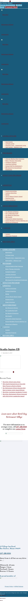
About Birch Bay (10, 206)
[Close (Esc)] (0, 598)
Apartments (9, 142)
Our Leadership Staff (11, 213)
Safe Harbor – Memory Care (13, 147)
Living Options (9, 136)
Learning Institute (11, 164)
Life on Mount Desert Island (13, 196)
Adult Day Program (12, 175)
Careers (7, 234)
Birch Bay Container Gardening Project (15, 392)
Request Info (9, 242)
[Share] (2, 598)
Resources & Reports (11, 222)
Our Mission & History (11, 212)
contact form (20, 429)
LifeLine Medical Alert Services (14, 159)
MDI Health (8, 217)
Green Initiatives (10, 200)
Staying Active (9, 198)
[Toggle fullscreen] (3, 598)
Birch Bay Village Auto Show (11, 382)
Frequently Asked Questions (14, 219)
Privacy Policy (9, 586)
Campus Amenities (11, 193)
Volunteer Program (11, 236)
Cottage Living (9, 143)
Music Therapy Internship (13, 161)
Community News (11, 7)
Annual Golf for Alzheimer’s (13, 166)
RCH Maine (3, 595)
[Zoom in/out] (4, 598)
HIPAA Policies (18, 586)
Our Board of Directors (12, 215)
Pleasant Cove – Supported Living (15, 145)
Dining (7, 195)
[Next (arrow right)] (2, 600)
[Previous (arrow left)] (0, 600)
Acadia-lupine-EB (10, 349)
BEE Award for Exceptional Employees (16, 280)
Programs (7, 153)
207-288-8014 (17, 3)
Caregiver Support (11, 162)
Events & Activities (11, 191)
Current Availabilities (7, 5)
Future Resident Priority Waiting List (16, 220)
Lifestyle (7, 185)
